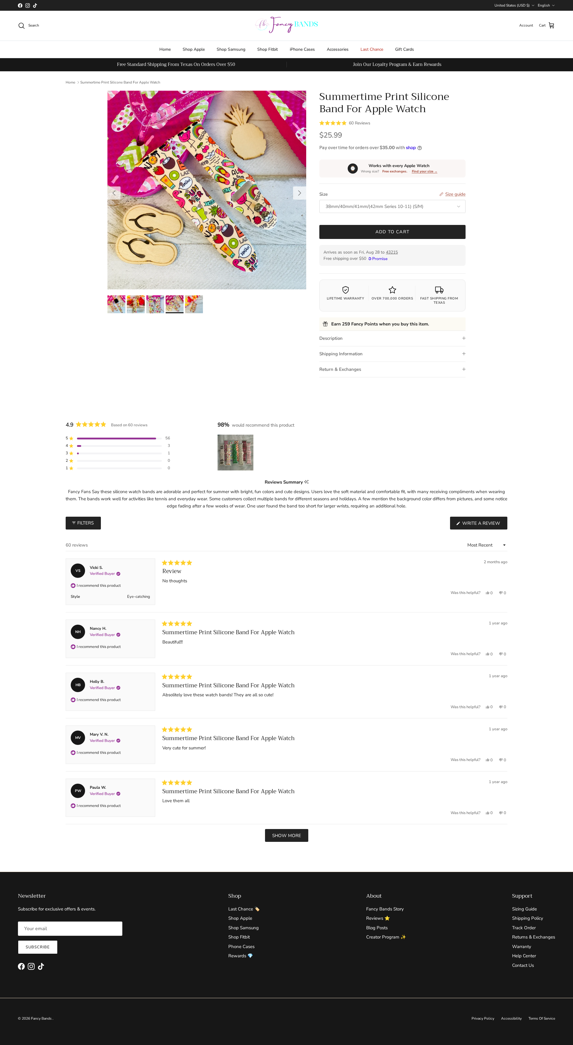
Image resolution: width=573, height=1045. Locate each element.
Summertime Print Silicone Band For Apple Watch (120, 82)
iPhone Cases (302, 49)
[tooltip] (306, 482)
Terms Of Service (542, 1018)
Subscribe (38, 947)
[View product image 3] (155, 304)
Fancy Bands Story (385, 909)
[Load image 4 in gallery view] (206, 190)
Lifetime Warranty (345, 298)
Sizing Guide (524, 909)
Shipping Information (341, 354)
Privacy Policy (483, 1018)
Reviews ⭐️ (378, 918)
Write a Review (484, 525)
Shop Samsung (231, 49)
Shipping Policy (527, 918)
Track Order (524, 928)
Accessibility (511, 1018)
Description (331, 338)
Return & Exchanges (340, 369)
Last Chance (372, 49)
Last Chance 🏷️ (244, 909)
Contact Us (523, 965)
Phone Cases (241, 947)
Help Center (524, 956)
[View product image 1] (116, 304)
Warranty (521, 947)
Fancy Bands (42, 1018)
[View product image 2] (136, 304)
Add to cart (392, 232)
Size (323, 194)
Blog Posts (377, 928)
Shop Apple (194, 49)
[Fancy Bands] (286, 26)
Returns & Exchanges (533, 937)
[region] (236, 452)
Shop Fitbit (267, 49)
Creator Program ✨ (386, 937)
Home (165, 49)
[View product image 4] (175, 304)
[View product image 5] (194, 304)
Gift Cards (404, 49)
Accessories (338, 49)
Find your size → (425, 171)
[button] (344, 122)
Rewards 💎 (240, 956)
